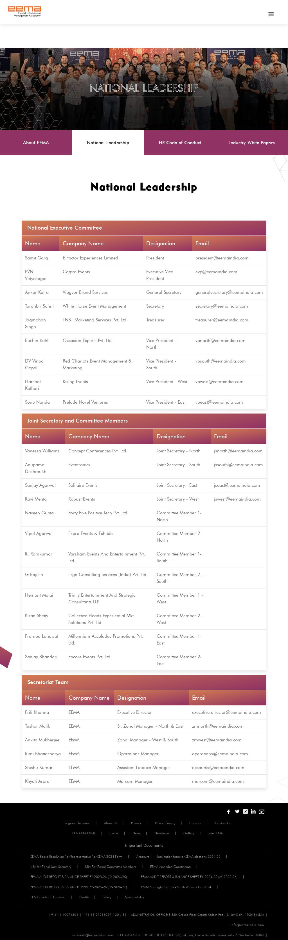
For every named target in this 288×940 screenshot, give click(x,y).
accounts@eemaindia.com (92, 935)
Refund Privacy (165, 823)
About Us (110, 823)
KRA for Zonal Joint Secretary (50, 867)
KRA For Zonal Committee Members (110, 867)
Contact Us (223, 823)
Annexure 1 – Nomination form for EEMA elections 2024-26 (178, 856)
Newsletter (161, 833)
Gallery (188, 833)
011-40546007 (129, 935)
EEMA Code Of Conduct (47, 897)
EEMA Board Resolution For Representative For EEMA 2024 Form (76, 856)
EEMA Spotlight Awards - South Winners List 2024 (176, 887)
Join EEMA (215, 833)
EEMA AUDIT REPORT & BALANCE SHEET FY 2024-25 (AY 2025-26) (189, 877)
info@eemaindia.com (247, 925)
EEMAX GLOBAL (84, 833)
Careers (195, 823)
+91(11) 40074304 (63, 915)
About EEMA (36, 142)
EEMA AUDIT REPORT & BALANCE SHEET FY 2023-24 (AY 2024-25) (78, 877)
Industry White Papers (252, 142)
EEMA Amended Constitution (170, 867)
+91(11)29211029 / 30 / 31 (105, 915)
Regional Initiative (77, 823)
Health (84, 897)
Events (114, 833)
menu (271, 14)
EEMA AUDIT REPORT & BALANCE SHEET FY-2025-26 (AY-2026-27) (78, 887)
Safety (107, 897)
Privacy (136, 823)
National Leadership (108, 142)
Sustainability (134, 897)
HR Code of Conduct (180, 142)
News (136, 833)
